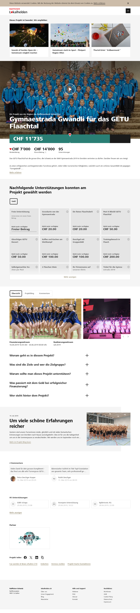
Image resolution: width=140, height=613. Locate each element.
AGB (105, 594)
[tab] (14, 201)
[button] (128, 10)
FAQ (73, 594)
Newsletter (44, 599)
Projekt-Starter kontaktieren (79, 564)
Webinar (75, 591)
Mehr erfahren (99, 3)
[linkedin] (37, 557)
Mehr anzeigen (70, 277)
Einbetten (44, 564)
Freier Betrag (21, 229)
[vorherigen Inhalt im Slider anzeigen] (128, 336)
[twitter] (31, 557)
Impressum (107, 602)
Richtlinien (107, 591)
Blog (42, 597)
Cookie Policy (108, 597)
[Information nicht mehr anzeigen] (128, 3)
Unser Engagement (47, 594)
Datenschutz (108, 599)
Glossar (74, 597)
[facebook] (25, 557)
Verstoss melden (58, 564)
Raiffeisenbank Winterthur (49, 114)
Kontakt (75, 599)
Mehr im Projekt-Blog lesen (20, 442)
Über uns (44, 591)
